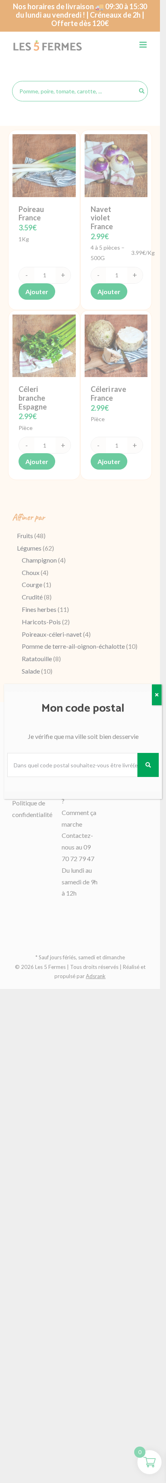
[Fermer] (157, 694)
